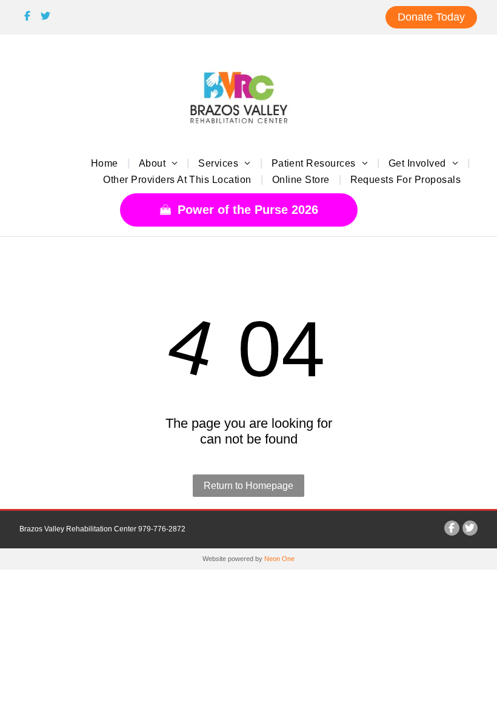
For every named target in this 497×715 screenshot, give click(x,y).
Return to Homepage (248, 486)
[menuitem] (106, 163)
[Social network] (27, 17)
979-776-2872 (161, 529)
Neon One (279, 558)
